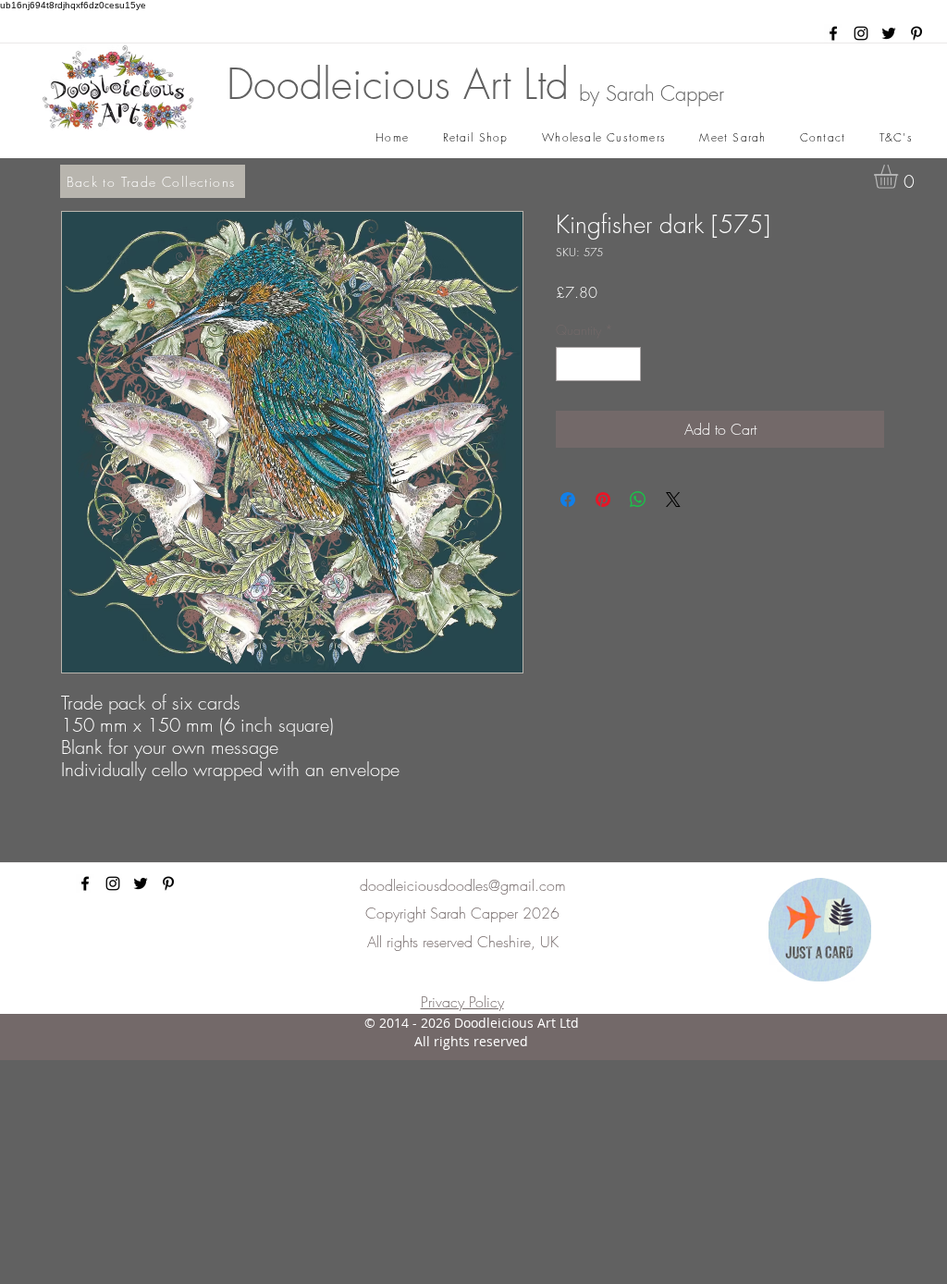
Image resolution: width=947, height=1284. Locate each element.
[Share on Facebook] (568, 499)
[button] (900, 177)
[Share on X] (673, 499)
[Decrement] (570, 364)
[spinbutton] (598, 364)
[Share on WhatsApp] (638, 499)
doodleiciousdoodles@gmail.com (463, 885)
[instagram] (861, 33)
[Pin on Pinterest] (603, 499)
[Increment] (626, 364)
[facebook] (833, 33)
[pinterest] (916, 33)
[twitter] (888, 33)
